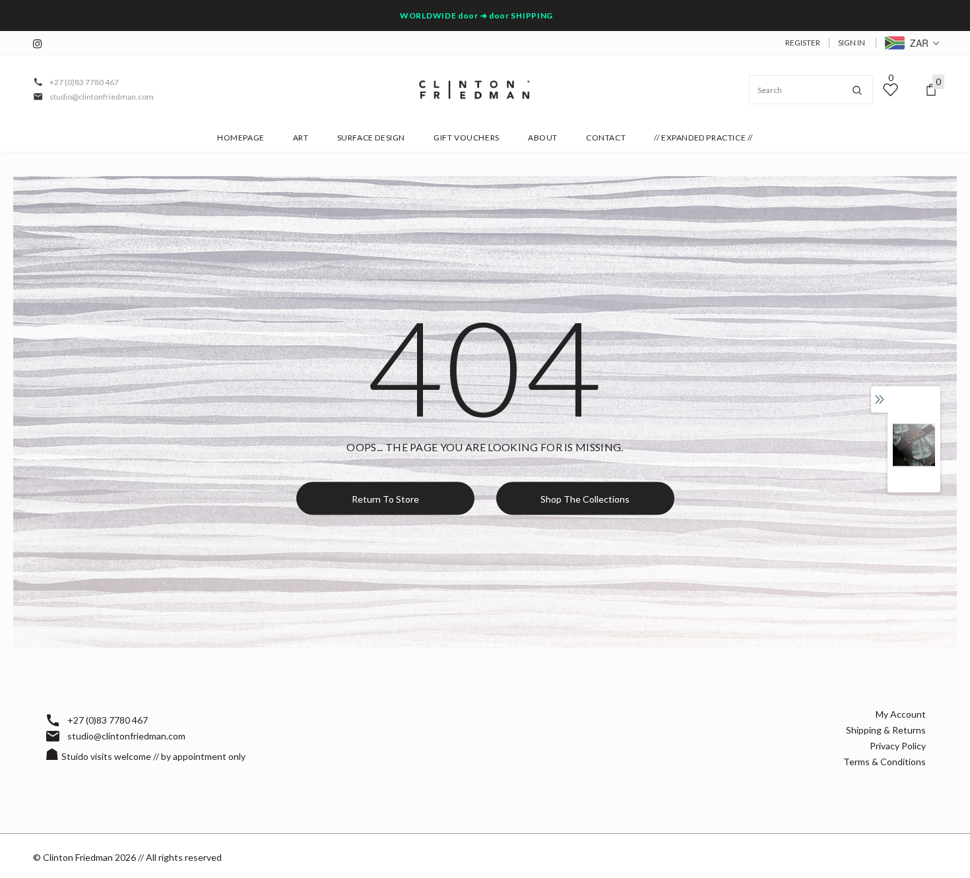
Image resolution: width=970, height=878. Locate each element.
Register (802, 42)
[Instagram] (41, 44)
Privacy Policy (898, 745)
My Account (901, 714)
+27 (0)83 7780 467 (84, 82)
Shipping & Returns (886, 730)
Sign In (851, 42)
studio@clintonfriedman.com (101, 97)
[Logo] (474, 89)
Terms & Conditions (884, 761)
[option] (914, 445)
